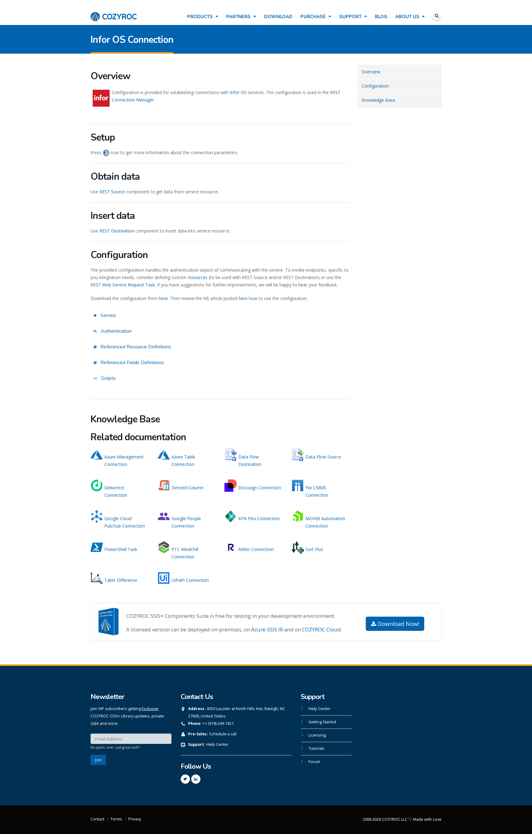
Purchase (313, 17)
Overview (371, 72)
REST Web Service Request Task (123, 285)
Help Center (217, 744)
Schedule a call (222, 734)
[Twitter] (185, 779)
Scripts (108, 378)
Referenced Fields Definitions (131, 362)
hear (302, 285)
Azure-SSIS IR (267, 629)
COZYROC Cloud (321, 629)
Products (200, 17)
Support (351, 17)
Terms (116, 819)
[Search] (436, 15)
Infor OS (238, 92)
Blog (381, 17)
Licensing (317, 735)
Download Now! (397, 623)
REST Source (112, 192)
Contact (97, 819)
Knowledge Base (378, 100)
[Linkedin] (195, 779)
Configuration (375, 86)
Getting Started (322, 722)
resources (198, 277)
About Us (408, 17)
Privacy (134, 819)
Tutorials (316, 748)
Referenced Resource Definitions (135, 346)
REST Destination (116, 231)
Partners (239, 17)
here (163, 298)
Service (107, 315)
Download (278, 17)
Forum (314, 761)
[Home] (114, 13)
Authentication (115, 331)
